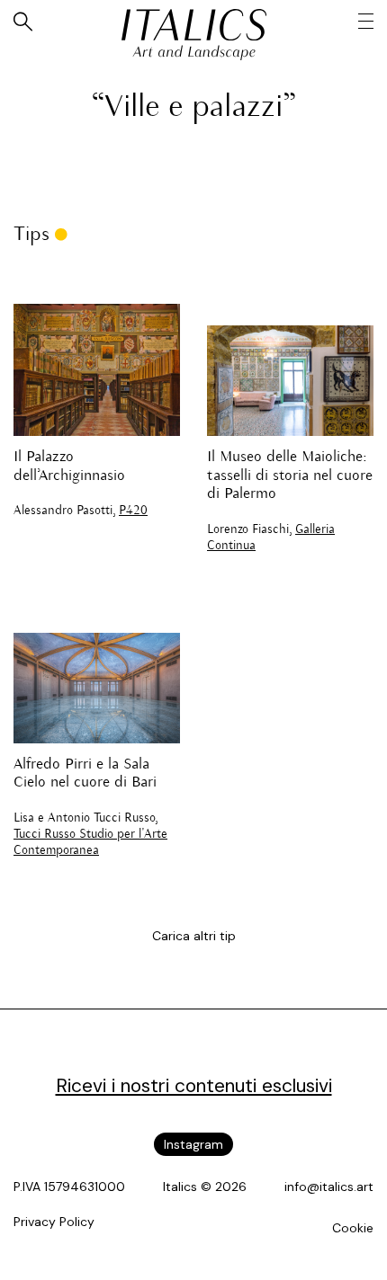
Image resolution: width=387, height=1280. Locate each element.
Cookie (353, 1228)
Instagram (193, 1144)
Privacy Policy (54, 1221)
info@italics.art (329, 1186)
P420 (133, 511)
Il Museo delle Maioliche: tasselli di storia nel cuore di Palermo (290, 475)
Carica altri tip (194, 936)
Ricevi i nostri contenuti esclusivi (194, 1085)
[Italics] (194, 24)
